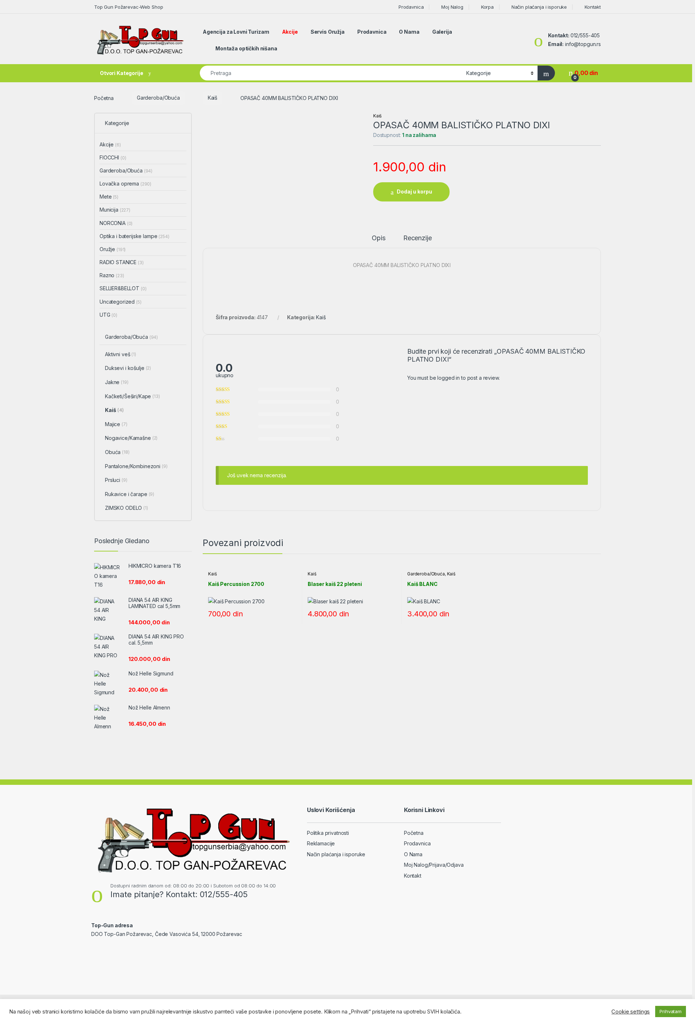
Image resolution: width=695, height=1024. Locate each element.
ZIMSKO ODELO (126, 508)
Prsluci (116, 480)
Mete (109, 196)
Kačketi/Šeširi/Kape (132, 396)
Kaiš (212, 98)
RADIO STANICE (122, 262)
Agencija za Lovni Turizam (236, 32)
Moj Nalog (452, 7)
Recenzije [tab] (417, 238)
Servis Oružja (328, 32)
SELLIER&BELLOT (123, 288)
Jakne (117, 382)
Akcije (290, 32)
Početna (104, 98)
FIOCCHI (113, 157)
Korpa (487, 7)
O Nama (409, 32)
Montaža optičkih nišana (246, 48)
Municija (115, 210)
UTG (108, 315)
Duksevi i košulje (128, 368)
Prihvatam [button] (671, 1011)
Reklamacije (321, 843)
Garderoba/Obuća (158, 98)
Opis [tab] (378, 238)
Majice (116, 424)
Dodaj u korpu (414, 191)
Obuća (117, 452)
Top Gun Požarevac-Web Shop (128, 7)
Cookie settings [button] (630, 1011)
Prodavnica (411, 7)
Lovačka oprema (125, 183)
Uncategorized (121, 302)
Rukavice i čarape (129, 494)
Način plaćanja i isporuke (539, 7)
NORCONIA (116, 223)
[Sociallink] (94, 949)
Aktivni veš (120, 354)
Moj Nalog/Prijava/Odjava (434, 865)
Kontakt (593, 7)
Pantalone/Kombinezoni (136, 466)
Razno (112, 275)
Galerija (442, 32)
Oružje (113, 249)
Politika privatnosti (328, 833)
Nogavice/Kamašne (131, 438)
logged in (448, 378)
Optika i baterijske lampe (134, 236)
